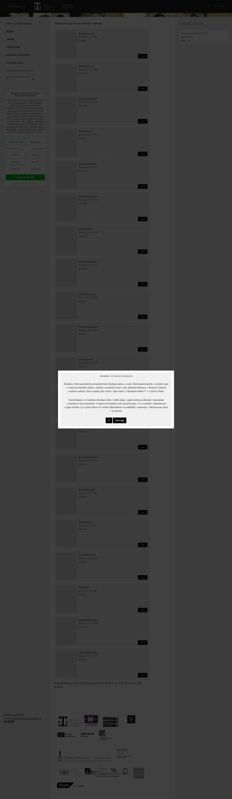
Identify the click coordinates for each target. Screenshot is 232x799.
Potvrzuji (120, 420)
